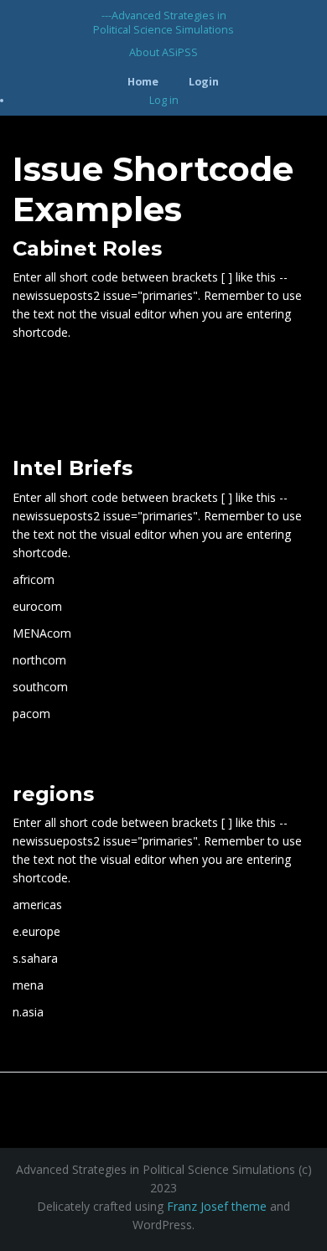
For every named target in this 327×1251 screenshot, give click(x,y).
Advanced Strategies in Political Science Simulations (163, 22)
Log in (164, 100)
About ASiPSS (163, 52)
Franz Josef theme (217, 1206)
